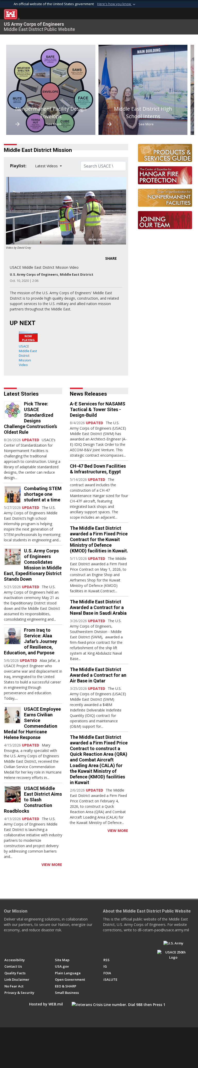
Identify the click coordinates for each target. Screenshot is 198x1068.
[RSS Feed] (5, 864)
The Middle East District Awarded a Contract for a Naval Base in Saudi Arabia (98, 607)
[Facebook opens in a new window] (6, 945)
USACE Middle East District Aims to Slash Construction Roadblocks (33, 800)
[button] (116, 4)
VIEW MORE (52, 864)
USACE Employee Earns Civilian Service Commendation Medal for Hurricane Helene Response (32, 723)
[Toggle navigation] (190, 14)
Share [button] (111, 258)
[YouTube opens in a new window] (16, 945)
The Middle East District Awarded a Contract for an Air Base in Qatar (98, 675)
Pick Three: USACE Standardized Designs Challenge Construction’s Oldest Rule (30, 418)
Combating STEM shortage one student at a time (43, 494)
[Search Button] (181, 14)
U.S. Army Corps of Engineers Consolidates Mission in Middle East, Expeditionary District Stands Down (33, 565)
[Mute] (111, 239)
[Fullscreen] (119, 239)
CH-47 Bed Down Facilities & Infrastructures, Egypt (98, 468)
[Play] (12, 239)
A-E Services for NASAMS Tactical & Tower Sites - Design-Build (97, 409)
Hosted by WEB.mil (46, 1004)
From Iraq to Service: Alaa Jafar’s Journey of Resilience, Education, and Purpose (30, 641)
